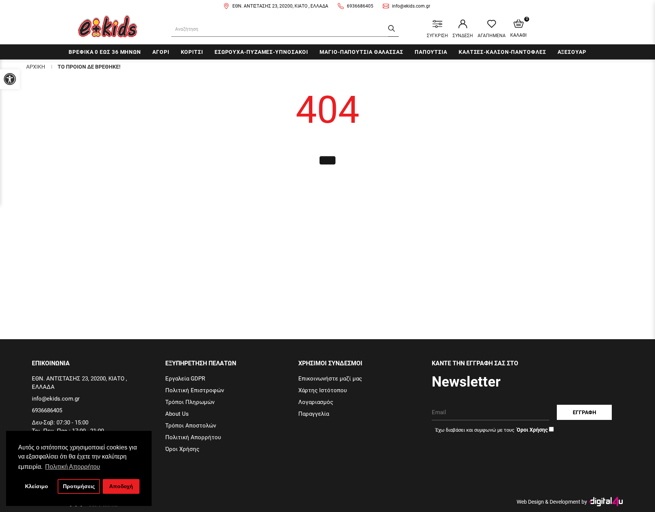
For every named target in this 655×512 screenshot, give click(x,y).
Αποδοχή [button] (121, 486)
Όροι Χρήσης (182, 449)
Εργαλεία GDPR (185, 378)
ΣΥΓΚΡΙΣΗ (437, 35)
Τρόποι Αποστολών (190, 425)
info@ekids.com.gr (411, 6)
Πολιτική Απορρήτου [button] (72, 466)
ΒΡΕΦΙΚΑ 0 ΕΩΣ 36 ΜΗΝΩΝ (105, 52)
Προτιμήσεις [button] (79, 486)
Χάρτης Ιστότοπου (322, 390)
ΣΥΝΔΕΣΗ (463, 35)
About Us (177, 413)
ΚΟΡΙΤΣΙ (192, 52)
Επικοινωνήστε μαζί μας (330, 378)
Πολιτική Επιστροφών (194, 390)
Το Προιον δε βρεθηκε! (89, 67)
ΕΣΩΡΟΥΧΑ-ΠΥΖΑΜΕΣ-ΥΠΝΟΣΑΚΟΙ (261, 52)
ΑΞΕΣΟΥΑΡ (572, 52)
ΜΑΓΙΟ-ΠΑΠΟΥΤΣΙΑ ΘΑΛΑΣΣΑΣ (361, 52)
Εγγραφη (584, 412)
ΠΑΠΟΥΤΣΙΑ (431, 52)
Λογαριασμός (315, 402)
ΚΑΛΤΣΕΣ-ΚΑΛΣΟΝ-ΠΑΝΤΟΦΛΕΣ (502, 52)
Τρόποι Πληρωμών (190, 402)
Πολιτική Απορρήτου (193, 437)
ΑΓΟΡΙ (160, 52)
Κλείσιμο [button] (36, 486)
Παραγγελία (313, 413)
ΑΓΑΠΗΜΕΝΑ (492, 35)
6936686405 (360, 6)
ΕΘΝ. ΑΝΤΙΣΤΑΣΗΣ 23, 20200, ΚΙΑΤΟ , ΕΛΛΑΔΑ (280, 6)
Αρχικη (35, 67)
